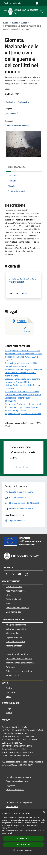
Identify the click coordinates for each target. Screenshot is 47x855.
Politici (9, 603)
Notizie (9, 688)
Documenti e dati (13, 611)
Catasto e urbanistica (15, 641)
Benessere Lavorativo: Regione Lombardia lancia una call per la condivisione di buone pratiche (23, 372)
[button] (23, 850)
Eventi (9, 712)
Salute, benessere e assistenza (19, 671)
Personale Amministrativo (17, 607)
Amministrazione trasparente (19, 802)
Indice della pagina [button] (16, 167)
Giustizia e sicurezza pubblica (19, 658)
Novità (15, 22)
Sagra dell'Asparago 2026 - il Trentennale (23, 413)
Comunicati (11, 692)
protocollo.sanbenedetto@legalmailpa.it (24, 761)
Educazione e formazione (17, 654)
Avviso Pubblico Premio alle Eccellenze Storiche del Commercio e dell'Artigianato (23, 393)
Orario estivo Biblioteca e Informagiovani (23, 404)
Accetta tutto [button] (23, 838)
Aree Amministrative (15, 590)
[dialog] (23, 832)
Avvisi (24, 22)
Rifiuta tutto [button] (23, 845)
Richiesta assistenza (15, 789)
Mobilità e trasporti (14, 645)
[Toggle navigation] (5, 11)
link (11, 833)
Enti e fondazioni (13, 599)
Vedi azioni (22, 102)
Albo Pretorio (12, 806)
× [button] (44, 812)
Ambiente (10, 666)
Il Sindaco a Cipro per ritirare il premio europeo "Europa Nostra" (21, 409)
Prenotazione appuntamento (18, 777)
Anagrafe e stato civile (16, 624)
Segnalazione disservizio (17, 781)
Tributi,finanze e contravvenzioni (20, 662)
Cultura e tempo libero (16, 628)
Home (5, 22)
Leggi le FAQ (11, 785)
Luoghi (9, 708)
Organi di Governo (14, 586)
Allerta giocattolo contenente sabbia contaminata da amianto (21, 364)
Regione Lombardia (12, 3)
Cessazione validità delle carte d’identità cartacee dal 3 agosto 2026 (22, 380)
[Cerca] (41, 11)
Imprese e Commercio (15, 637)
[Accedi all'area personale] (36, 3)
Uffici (8, 595)
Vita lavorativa (12, 633)
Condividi (9, 102)
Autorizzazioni (12, 675)
